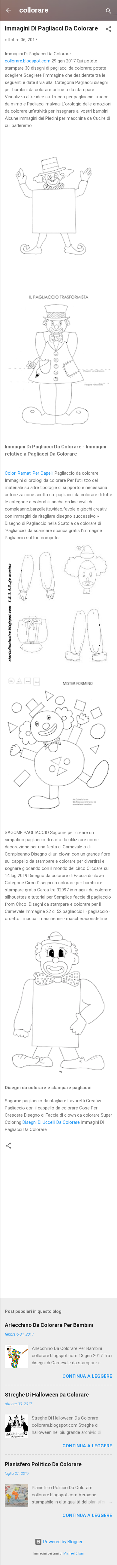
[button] (108, 30)
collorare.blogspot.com (27, 61)
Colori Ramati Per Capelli (29, 473)
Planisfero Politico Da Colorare (43, 1464)
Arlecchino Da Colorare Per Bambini (49, 1325)
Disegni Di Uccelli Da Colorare (51, 1122)
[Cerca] (108, 12)
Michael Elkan (73, 1553)
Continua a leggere (87, 1376)
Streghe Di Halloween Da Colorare (47, 1394)
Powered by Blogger (62, 1541)
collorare (33, 10)
